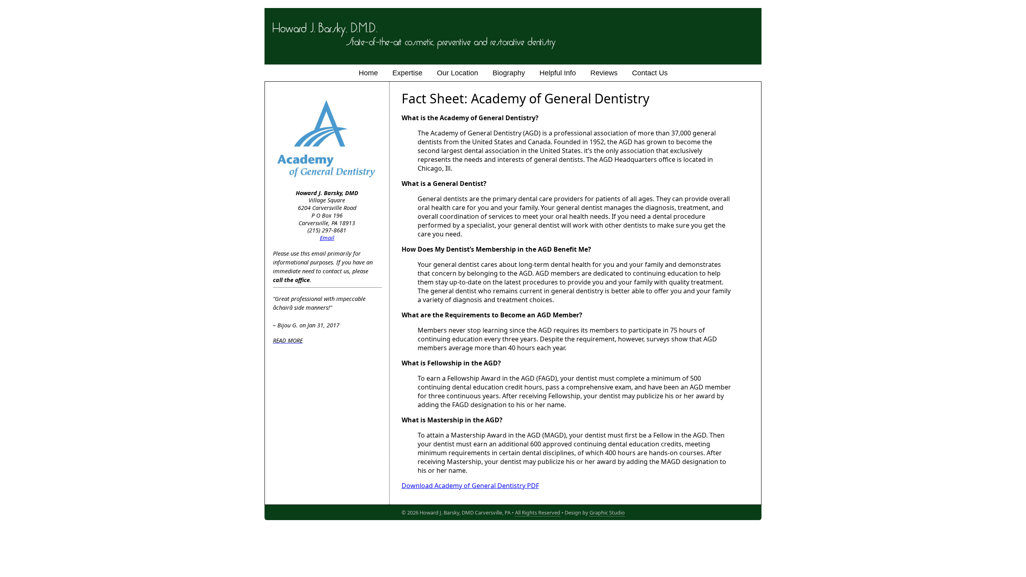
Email (327, 238)
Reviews (604, 73)
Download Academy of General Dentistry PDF (470, 485)
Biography (509, 73)
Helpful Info (557, 73)
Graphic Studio (607, 512)
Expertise (407, 73)
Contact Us (650, 73)
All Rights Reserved (537, 512)
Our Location (457, 73)
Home (368, 73)
